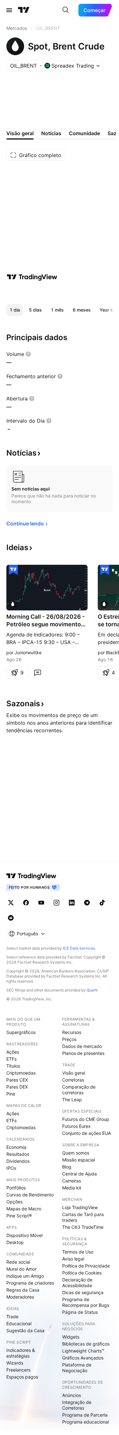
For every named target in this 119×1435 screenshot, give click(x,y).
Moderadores (20, 1297)
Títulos (13, 1066)
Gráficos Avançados (82, 1357)
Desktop (15, 1242)
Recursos (71, 1032)
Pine (10, 1093)
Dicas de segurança (82, 1292)
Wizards (14, 1363)
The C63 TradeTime (82, 1227)
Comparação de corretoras (79, 1089)
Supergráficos (21, 1032)
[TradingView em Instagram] (56, 902)
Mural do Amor (21, 1269)
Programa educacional (85, 1422)
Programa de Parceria (85, 1415)
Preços (69, 1039)
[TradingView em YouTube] (41, 902)
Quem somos (75, 1152)
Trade (12, 1316)
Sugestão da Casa (25, 1330)
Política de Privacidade (86, 1265)
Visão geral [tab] (20, 133)
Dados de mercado (82, 1046)
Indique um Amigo (25, 1276)
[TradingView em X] (10, 902)
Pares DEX (17, 1086)
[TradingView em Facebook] (26, 902)
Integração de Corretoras (76, 1405)
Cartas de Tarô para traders (83, 1217)
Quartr (92, 990)
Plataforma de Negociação (76, 1367)
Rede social (18, 1262)
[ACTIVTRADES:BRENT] (13, 604)
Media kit (71, 1187)
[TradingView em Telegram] (87, 902)
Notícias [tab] (51, 133)
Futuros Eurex (76, 1126)
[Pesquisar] (65, 10)
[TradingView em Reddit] (10, 917)
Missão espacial (78, 1159)
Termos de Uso (77, 1251)
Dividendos (18, 1161)
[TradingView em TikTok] (102, 902)
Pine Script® (19, 1215)
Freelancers (18, 1369)
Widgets (70, 1337)
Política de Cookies (82, 1272)
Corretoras (73, 1080)
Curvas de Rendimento (30, 1194)
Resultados (17, 1154)
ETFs (11, 1059)
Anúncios (71, 1395)
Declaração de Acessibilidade (77, 1282)
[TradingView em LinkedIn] (71, 902)
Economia (16, 1147)
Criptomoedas (21, 1073)
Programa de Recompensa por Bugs (85, 1302)
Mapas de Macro (23, 1208)
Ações (12, 1052)
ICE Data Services (79, 948)
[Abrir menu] (9, 10)
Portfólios (16, 1187)
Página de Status (80, 1312)
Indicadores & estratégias (20, 1353)
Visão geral (73, 1073)
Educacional (18, 1323)
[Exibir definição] (28, 354)
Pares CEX (17, 1080)
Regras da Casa (22, 1290)
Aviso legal (73, 1258)
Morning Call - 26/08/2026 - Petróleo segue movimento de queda (45, 620)
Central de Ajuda (79, 1173)
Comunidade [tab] (84, 133)
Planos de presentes (83, 1053)
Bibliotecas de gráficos (85, 1343)
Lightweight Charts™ (83, 1350)
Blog (66, 1166)
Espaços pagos (22, 1376)
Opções (14, 1201)
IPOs (11, 1168)
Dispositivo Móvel (24, 1235)
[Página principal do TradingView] (24, 10)
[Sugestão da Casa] (13, 570)
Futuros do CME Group (85, 1119)
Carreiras (71, 1180)
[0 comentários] (37, 672)
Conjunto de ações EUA (86, 1133)
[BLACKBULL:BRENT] (104, 604)
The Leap (72, 1099)
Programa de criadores (30, 1283)
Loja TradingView (80, 1207)
